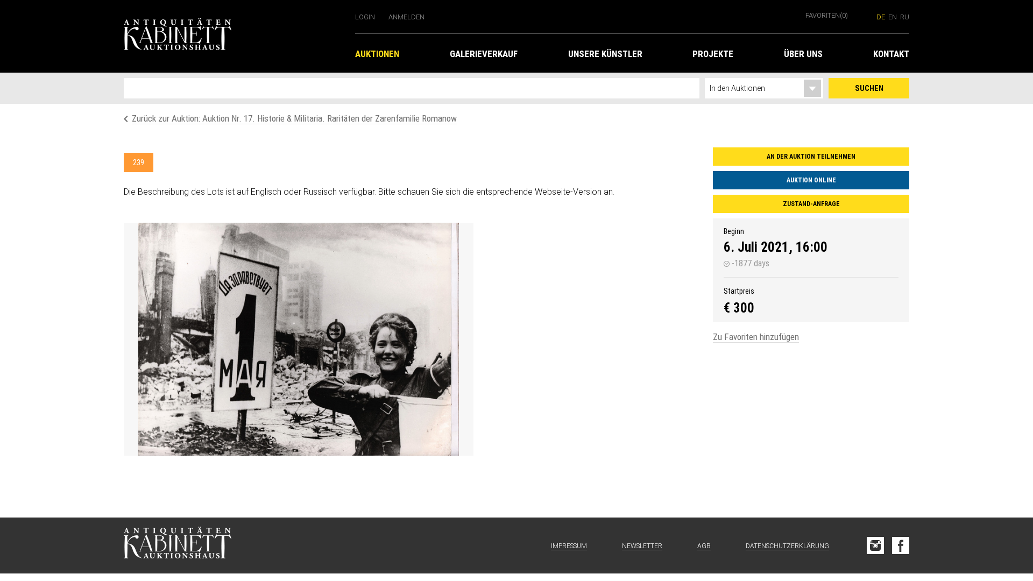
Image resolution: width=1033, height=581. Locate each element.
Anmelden (406, 17)
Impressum (569, 546)
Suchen (869, 88)
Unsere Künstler (605, 53)
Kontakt (891, 53)
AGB (704, 546)
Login (365, 17)
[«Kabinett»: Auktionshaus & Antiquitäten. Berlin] (177, 545)
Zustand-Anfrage (811, 204)
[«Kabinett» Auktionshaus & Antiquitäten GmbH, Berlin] (234, 36)
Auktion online (811, 180)
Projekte (712, 53)
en (892, 17)
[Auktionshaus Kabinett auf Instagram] (875, 545)
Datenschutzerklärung (787, 546)
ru (904, 17)
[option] (298, 339)
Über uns (803, 53)
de (880, 17)
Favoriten (826, 15)
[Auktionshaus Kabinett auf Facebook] (900, 545)
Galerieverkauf (484, 53)
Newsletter (642, 546)
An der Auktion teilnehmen (811, 156)
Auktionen (377, 53)
